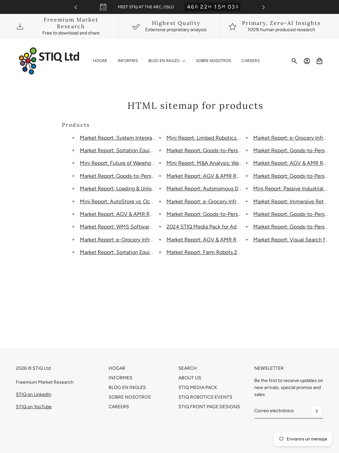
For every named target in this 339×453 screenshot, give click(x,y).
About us (189, 378)
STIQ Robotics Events (205, 397)
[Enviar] (316, 411)
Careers (119, 407)
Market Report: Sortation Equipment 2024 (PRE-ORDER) (146, 150)
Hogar (117, 368)
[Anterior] (75, 7)
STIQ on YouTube (34, 407)
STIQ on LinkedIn (33, 394)
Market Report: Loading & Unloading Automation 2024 (144, 188)
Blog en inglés (127, 387)
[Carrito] (319, 61)
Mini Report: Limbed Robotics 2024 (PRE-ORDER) (225, 138)
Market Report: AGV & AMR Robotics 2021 (217, 239)
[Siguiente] (263, 7)
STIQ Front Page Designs (209, 407)
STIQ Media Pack (197, 387)
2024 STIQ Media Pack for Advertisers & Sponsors (225, 227)
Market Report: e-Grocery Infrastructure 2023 (133, 239)
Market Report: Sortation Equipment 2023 (129, 252)
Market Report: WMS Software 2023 (123, 227)
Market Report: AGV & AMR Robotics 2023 (130, 214)
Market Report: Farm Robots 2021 (206, 252)
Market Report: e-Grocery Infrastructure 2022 (220, 201)
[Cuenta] (307, 61)
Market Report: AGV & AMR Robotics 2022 (217, 176)
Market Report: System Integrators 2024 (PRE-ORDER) (144, 138)
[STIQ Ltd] (49, 61)
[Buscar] (294, 61)
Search (187, 368)
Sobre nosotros (130, 397)
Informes (120, 378)
